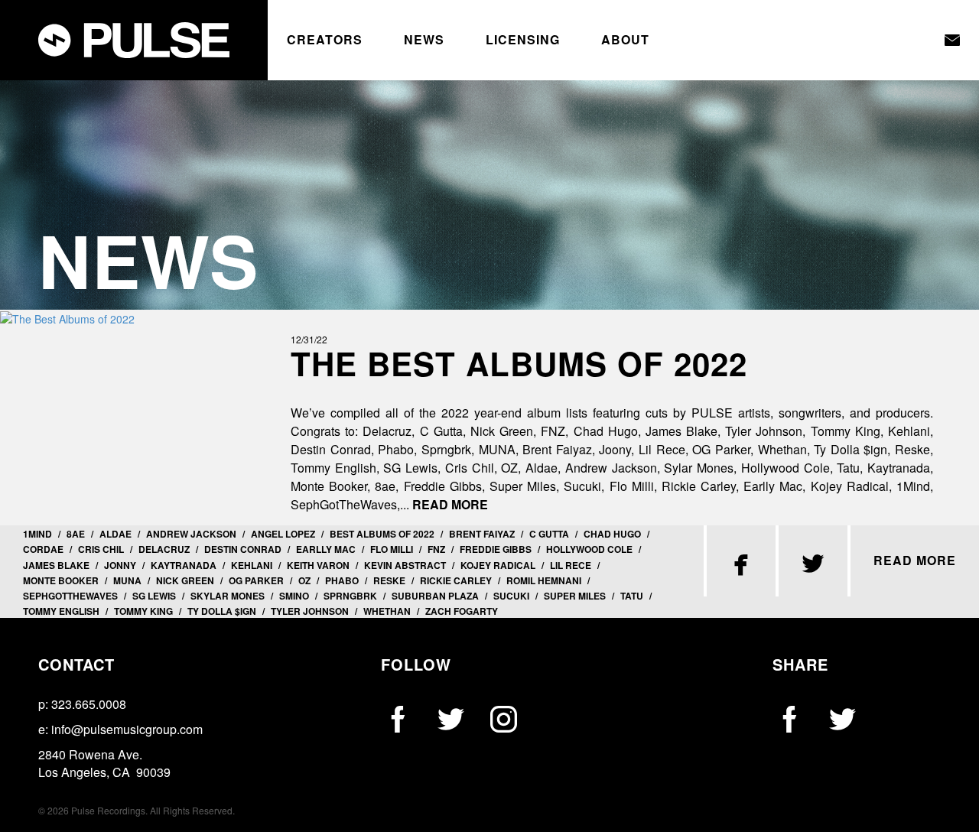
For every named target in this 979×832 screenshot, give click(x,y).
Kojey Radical (497, 565)
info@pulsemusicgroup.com (127, 729)
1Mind (37, 534)
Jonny (120, 565)
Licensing (523, 39)
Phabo (342, 580)
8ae (76, 534)
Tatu (631, 596)
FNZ (436, 549)
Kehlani (251, 565)
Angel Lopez (283, 534)
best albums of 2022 (382, 534)
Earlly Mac (326, 549)
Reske (389, 580)
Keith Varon (318, 565)
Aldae (115, 534)
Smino (294, 596)
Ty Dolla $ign (221, 611)
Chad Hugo (612, 534)
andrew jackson (191, 534)
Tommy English (61, 611)
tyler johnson (310, 611)
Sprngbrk (350, 596)
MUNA (127, 580)
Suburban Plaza (435, 596)
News (424, 39)
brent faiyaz (482, 534)
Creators (325, 39)
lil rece (570, 565)
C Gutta (549, 534)
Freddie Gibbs (496, 549)
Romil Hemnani (543, 580)
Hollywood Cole (589, 549)
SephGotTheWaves (70, 596)
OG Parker (256, 580)
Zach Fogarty (461, 611)
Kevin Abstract (405, 565)
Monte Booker (61, 580)
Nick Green (185, 580)
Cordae (43, 549)
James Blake (56, 565)
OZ (304, 580)
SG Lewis (154, 596)
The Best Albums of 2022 (519, 363)
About (625, 39)
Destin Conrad (242, 549)
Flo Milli (391, 549)
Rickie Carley (456, 580)
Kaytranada (183, 565)
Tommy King (143, 611)
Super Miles (575, 596)
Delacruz (164, 549)
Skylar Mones (227, 596)
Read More (450, 504)
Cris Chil (101, 549)
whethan (387, 611)
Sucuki (511, 596)
